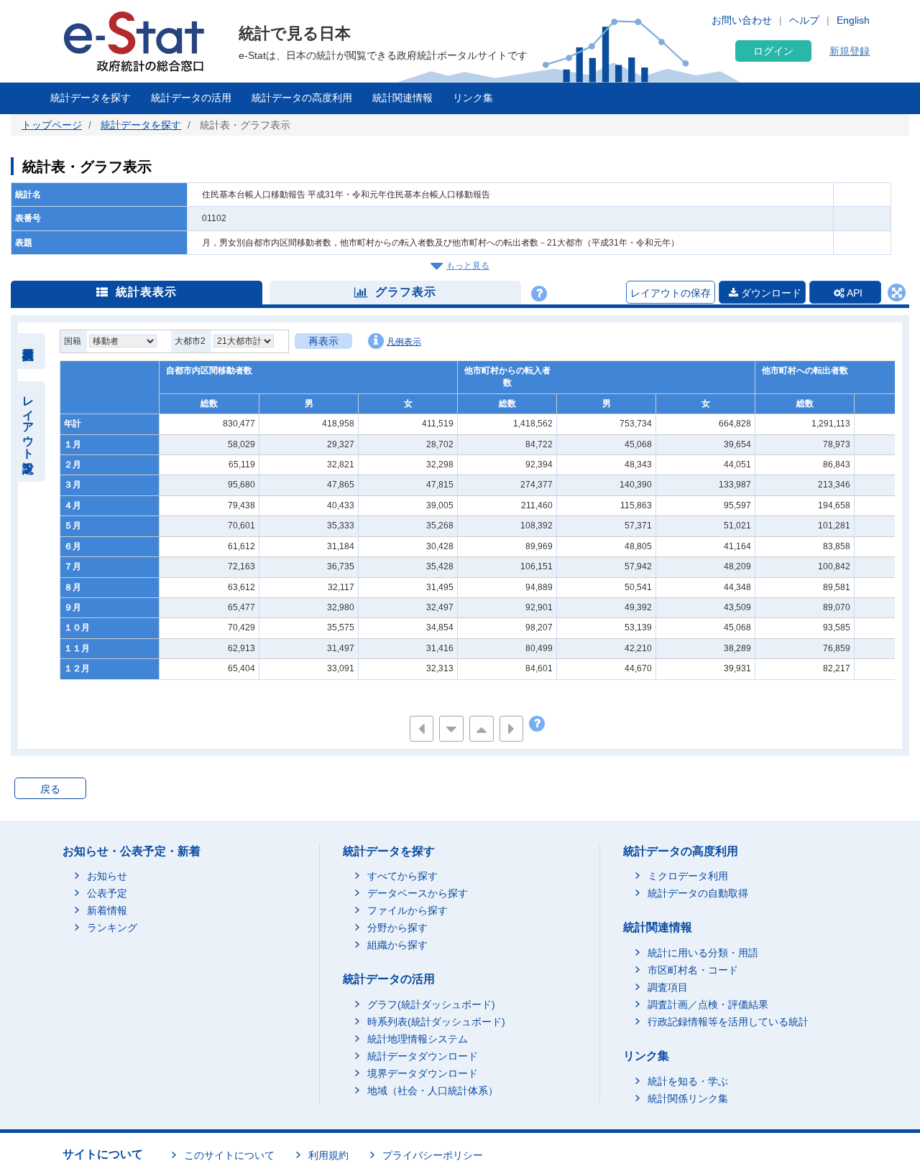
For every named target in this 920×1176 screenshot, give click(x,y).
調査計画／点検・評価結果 (708, 1004)
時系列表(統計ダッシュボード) (436, 1022)
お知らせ (107, 876)
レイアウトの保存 (670, 293)
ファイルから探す (407, 910)
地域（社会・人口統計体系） (432, 1091)
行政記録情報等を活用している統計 (728, 1022)
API (853, 293)
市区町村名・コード (693, 970)
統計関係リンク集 (688, 1098)
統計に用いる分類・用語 (703, 953)
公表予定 (107, 893)
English (853, 20)
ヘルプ (804, 20)
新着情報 (107, 910)
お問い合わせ (742, 20)
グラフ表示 (405, 292)
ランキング (112, 928)
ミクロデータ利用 (688, 876)
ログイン (773, 51)
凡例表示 (404, 342)
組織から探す (397, 945)
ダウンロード (769, 293)
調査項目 (668, 987)
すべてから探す (402, 876)
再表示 (323, 341)
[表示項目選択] (28, 351)
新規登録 (849, 51)
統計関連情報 (402, 97)
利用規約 (328, 1155)
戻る (50, 789)
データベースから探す (417, 893)
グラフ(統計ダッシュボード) (431, 1004)
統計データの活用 (191, 97)
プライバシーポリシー (432, 1155)
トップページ (52, 125)
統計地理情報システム (417, 1039)
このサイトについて (229, 1155)
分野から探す (397, 928)
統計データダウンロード (422, 1056)
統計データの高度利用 (302, 97)
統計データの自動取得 (698, 893)
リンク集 (473, 97)
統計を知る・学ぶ (688, 1081)
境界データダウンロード (422, 1073)
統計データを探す (90, 97)
